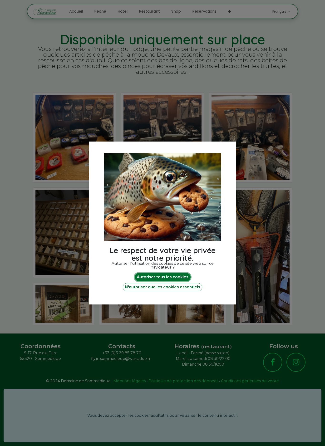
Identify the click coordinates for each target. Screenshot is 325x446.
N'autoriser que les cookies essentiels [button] (162, 287)
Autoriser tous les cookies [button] (162, 277)
